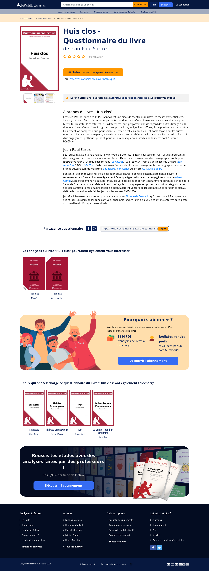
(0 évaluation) (96, 56)
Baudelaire (109, 168)
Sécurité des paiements (121, 519)
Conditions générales (120, 525)
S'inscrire (166, 4)
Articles (156, 535)
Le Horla (26, 519)
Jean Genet (123, 168)
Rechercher (141, 4)
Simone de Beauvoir (137, 196)
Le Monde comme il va (33, 540)
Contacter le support (119, 535)
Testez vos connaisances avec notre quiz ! (92, 79)
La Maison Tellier (30, 530)
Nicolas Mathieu (73, 519)
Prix (154, 4)
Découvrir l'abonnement (148, 361)
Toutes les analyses (32, 546)
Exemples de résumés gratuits (168, 540)
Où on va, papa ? (30, 535)
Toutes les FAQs (117, 541)
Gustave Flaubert (152, 168)
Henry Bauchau (73, 540)
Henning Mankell (74, 525)
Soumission (28, 525)
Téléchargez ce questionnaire (94, 72)
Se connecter (182, 4)
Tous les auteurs (74, 546)
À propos (157, 519)
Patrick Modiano (73, 530)
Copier (163, 228)
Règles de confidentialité (121, 530)
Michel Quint (72, 535)
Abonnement (159, 525)
